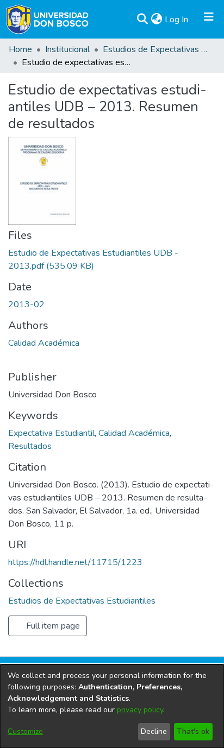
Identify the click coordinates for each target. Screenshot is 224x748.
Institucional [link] (67, 49)
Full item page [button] (52, 626)
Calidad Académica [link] (43, 343)
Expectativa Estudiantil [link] (51, 433)
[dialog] (112, 706)
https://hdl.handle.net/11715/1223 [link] (75, 562)
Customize (25, 731)
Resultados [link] (30, 446)
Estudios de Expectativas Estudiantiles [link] (157, 49)
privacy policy (140, 710)
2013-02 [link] (26, 304)
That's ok (193, 731)
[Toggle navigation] (209, 19)
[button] (142, 19)
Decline (154, 731)
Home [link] (20, 49)
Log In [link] (177, 20)
